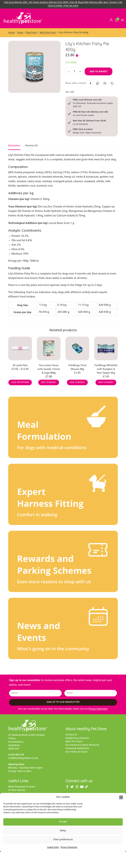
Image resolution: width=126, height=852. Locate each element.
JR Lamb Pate (20, 365)
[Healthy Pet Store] (23, 18)
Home (11, 32)
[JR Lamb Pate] (20, 348)
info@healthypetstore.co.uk (23, 758)
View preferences (63, 839)
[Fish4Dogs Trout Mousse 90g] (77, 348)
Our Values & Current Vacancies (82, 745)
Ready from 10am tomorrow (87, 131)
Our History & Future (76, 752)
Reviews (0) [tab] (31, 146)
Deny (63, 830)
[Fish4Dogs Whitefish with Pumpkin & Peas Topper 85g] (106, 348)
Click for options (20, 382)
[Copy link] (112, 83)
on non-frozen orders (90, 113)
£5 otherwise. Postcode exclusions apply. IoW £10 (93, 103)
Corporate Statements (77, 748)
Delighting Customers (77, 738)
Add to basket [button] (48, 382)
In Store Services (16, 790)
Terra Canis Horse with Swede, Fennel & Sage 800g (49, 369)
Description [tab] (14, 146)
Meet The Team (73, 741)
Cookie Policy (53, 847)
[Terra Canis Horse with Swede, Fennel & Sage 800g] (49, 348)
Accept (63, 822)
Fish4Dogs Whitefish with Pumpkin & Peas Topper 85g (105, 369)
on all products (89, 122)
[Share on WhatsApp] (98, 83)
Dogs (20, 32)
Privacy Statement (69, 847)
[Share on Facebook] (90, 83)
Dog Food (31, 32)
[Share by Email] (105, 83)
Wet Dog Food (48, 32)
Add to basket (98, 71)
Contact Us (71, 735)
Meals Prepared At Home (21, 787)
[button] (121, 797)
